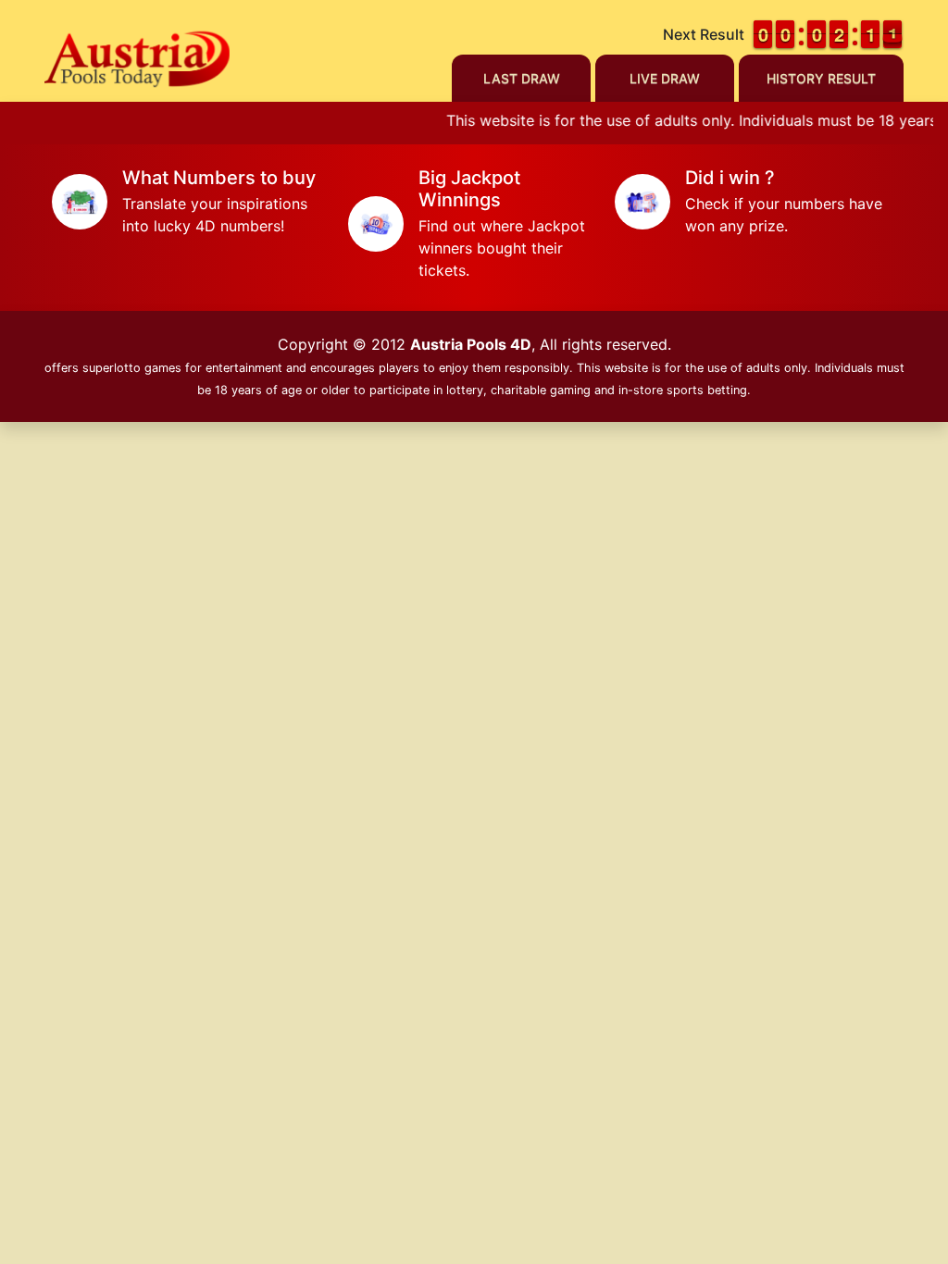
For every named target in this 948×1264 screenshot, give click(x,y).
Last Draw (521, 78)
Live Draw (665, 78)
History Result (821, 78)
